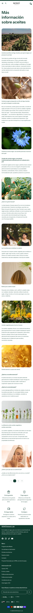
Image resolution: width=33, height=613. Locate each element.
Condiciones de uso (6, 580)
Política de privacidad (7, 577)
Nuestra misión (5, 555)
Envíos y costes (5, 571)
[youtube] (12, 539)
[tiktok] (9, 539)
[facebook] (3, 539)
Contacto (4, 558)
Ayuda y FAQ (5, 568)
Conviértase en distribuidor (8, 549)
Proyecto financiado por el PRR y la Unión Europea (14, 561)
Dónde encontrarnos (7, 552)
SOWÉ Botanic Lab (18, 610)
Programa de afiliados (7, 546)
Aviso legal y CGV (6, 583)
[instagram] (6, 539)
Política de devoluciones (8, 574)
